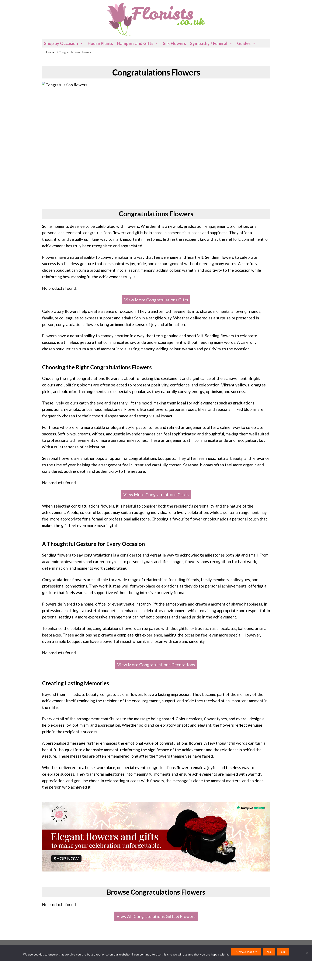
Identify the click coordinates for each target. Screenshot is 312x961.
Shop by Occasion (61, 43)
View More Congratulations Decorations (156, 664)
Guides (243, 43)
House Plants (100, 43)
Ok (283, 952)
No (269, 952)
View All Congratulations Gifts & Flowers (156, 916)
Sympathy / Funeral (208, 43)
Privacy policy (246, 952)
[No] (307, 953)
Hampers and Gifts (135, 43)
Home (50, 52)
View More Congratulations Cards (156, 494)
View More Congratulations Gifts (156, 299)
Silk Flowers (174, 43)
